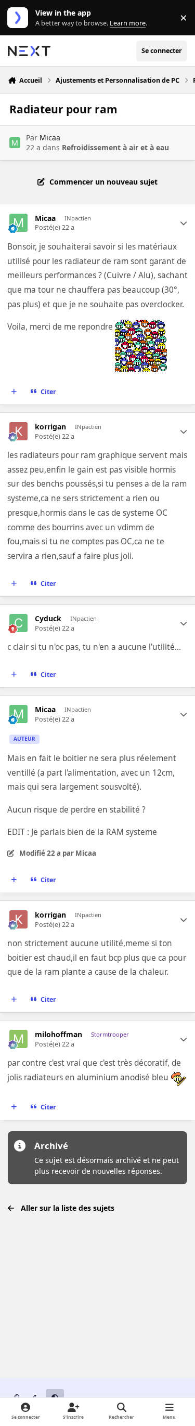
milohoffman (58, 1034)
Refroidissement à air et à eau (115, 147)
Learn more (20, 18)
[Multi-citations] (14, 392)
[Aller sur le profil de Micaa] (14, 142)
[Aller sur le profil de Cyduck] (18, 623)
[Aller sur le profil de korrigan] (18, 431)
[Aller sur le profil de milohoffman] (18, 1039)
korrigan (50, 426)
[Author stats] (183, 223)
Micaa (50, 137)
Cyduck (48, 618)
